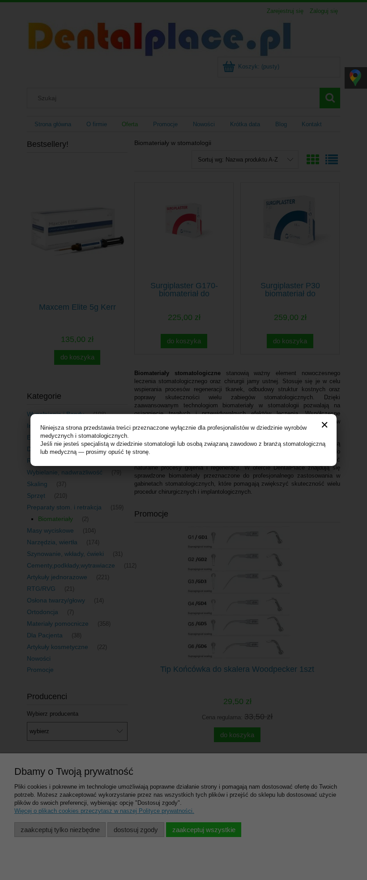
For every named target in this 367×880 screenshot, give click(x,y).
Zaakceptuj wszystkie (203, 829)
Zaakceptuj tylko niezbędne (60, 829)
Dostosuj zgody (136, 829)
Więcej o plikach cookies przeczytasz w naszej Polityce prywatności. (104, 810)
